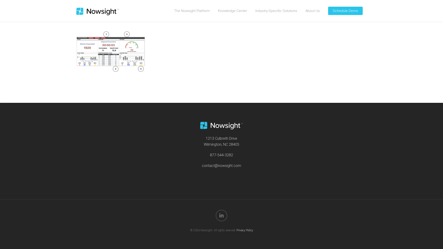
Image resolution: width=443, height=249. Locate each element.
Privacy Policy (244, 230)
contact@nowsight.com (221, 165)
